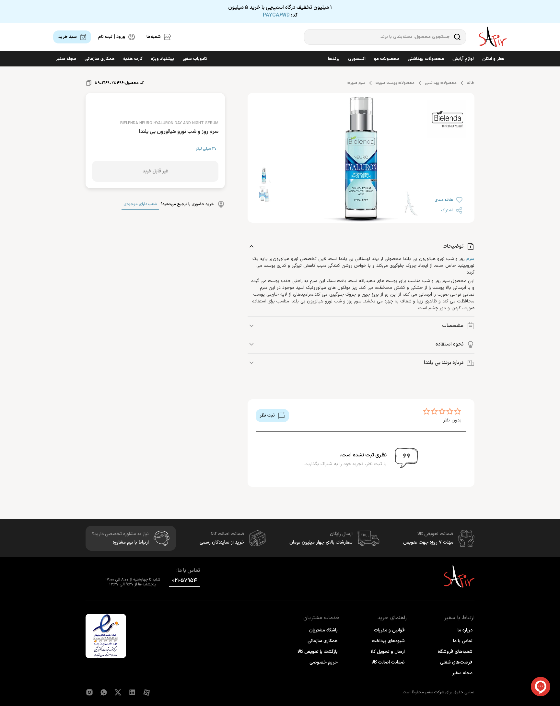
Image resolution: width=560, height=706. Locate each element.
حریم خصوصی (323, 662)
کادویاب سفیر (194, 58)
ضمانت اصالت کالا (388, 662)
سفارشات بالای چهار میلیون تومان (321, 542)
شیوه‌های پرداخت (388, 641)
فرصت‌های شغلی (456, 662)
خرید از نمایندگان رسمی (222, 542)
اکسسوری (357, 58)
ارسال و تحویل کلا (388, 651)
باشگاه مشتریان (323, 630)
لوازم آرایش (463, 58)
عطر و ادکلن (493, 58)
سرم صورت (356, 83)
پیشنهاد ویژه (162, 58)
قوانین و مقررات (389, 630)
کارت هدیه (133, 58)
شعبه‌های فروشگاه (455, 651)
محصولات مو (386, 58)
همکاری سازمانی (100, 58)
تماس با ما (462, 641)
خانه (470, 83)
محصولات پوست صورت (395, 83)
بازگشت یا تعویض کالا (318, 651)
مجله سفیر (66, 58)
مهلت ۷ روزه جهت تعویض (428, 542)
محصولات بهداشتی (426, 58)
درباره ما (465, 630)
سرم (470, 258)
